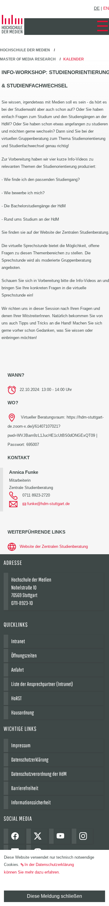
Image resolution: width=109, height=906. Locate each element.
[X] (39, 836)
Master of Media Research (28, 59)
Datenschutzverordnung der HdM (39, 774)
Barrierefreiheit (24, 788)
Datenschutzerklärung (29, 759)
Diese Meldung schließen (54, 896)
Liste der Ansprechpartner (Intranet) (42, 684)
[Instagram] (84, 836)
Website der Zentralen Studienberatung (54, 546)
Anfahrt (17, 670)
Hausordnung (22, 712)
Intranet (18, 641)
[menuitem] (102, 26)
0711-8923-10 (22, 603)
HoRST (16, 698)
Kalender (73, 59)
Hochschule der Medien (25, 50)
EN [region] (106, 8)
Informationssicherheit (31, 802)
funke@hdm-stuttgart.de (48, 503)
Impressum (21, 745)
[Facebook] (16, 836)
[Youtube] (62, 836)
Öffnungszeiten (24, 655)
